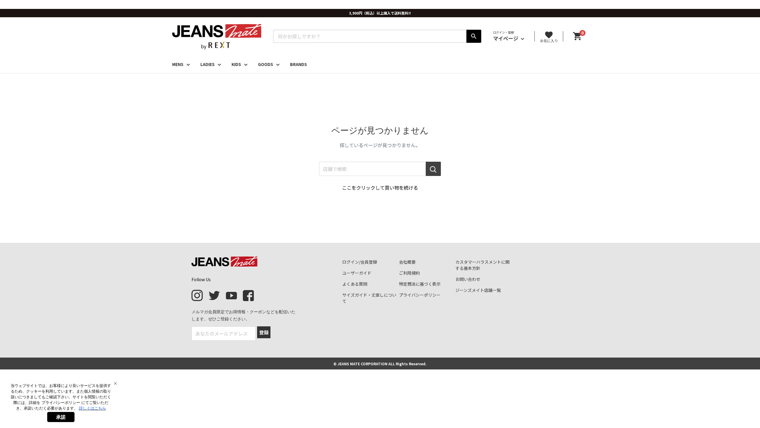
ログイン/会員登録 (359, 262)
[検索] (473, 36)
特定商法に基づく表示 (420, 284)
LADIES (207, 64)
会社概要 (407, 262)
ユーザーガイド (356, 273)
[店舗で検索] (433, 169)
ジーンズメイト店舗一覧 (478, 290)
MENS (177, 64)
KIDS (236, 64)
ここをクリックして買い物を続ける (380, 187)
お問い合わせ (467, 279)
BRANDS (298, 64)
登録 (264, 332)
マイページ (506, 38)
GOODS (265, 64)
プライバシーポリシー (420, 295)
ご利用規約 (409, 273)
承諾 (61, 417)
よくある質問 (354, 284)
